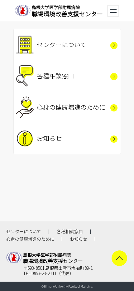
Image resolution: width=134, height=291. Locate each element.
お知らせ (49, 138)
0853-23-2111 (43, 273)
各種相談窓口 (55, 75)
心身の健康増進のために (71, 106)
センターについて (61, 44)
